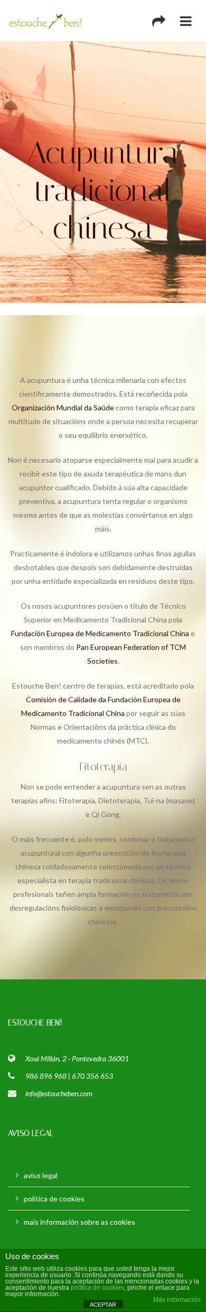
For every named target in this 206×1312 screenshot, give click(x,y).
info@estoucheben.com (58, 1093)
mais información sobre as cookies (79, 1221)
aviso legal (41, 1175)
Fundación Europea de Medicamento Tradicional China (100, 633)
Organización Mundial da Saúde (63, 407)
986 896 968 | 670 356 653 (69, 1075)
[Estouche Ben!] (46, 21)
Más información (177, 1300)
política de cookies (54, 1198)
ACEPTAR (103, 1304)
